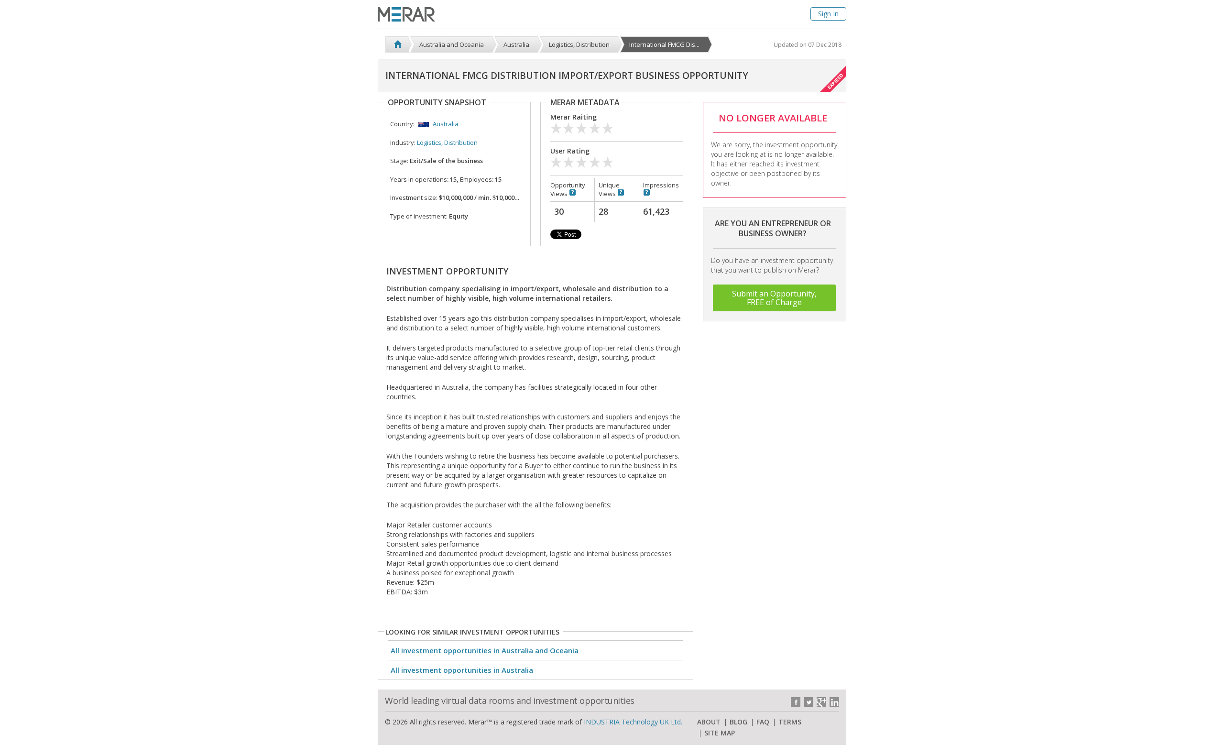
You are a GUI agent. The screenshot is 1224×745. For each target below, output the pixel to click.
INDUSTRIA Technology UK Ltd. (633, 721)
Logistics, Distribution (447, 142)
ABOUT (709, 722)
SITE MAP (719, 733)
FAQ (762, 722)
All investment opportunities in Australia (462, 670)
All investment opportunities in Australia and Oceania (485, 650)
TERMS (789, 722)
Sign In (828, 13)
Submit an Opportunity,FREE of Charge (774, 297)
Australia (446, 124)
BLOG (738, 722)
